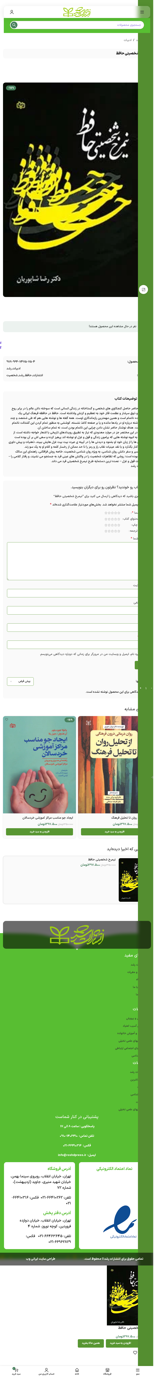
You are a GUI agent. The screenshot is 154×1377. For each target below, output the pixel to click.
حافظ (28, 375)
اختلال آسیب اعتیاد (134, 1026)
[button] (114, 831)
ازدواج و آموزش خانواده (131, 1033)
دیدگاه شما (139, 538)
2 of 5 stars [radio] (115, 512)
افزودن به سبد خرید (120, 1343)
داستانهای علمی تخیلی (132, 1041)
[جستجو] (14, 25)
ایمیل (142, 637)
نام (144, 620)
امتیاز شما (139, 513)
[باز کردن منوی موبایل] (142, 12)
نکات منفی (140, 602)
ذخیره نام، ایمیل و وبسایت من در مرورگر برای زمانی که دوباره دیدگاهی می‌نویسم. (91, 654)
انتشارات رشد (137, 1072)
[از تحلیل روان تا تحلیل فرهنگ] (114, 765)
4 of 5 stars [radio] (109, 512)
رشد (9, 368)
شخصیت (12, 375)
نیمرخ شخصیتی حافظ (102, 859)
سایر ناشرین (137, 1080)
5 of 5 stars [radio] (105, 512)
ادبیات (128, 40)
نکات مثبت (140, 585)
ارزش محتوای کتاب (135, 519)
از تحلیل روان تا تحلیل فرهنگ (129, 818)
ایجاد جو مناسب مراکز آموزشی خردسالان (47, 818)
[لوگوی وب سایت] (77, 12)
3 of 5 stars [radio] (112, 512)
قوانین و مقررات (136, 972)
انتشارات (38, 375)
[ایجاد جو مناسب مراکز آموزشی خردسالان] (39, 765)
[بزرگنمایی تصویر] (143, 289)
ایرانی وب (32, 1259)
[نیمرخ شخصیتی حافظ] (134, 880)
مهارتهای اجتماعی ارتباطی (130, 1048)
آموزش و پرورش (135, 1018)
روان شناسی (138, 1094)
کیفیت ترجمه (138, 531)
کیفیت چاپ (139, 525)
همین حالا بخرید (91, 1343)
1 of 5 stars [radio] (118, 512)
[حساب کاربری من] (12, 12)
